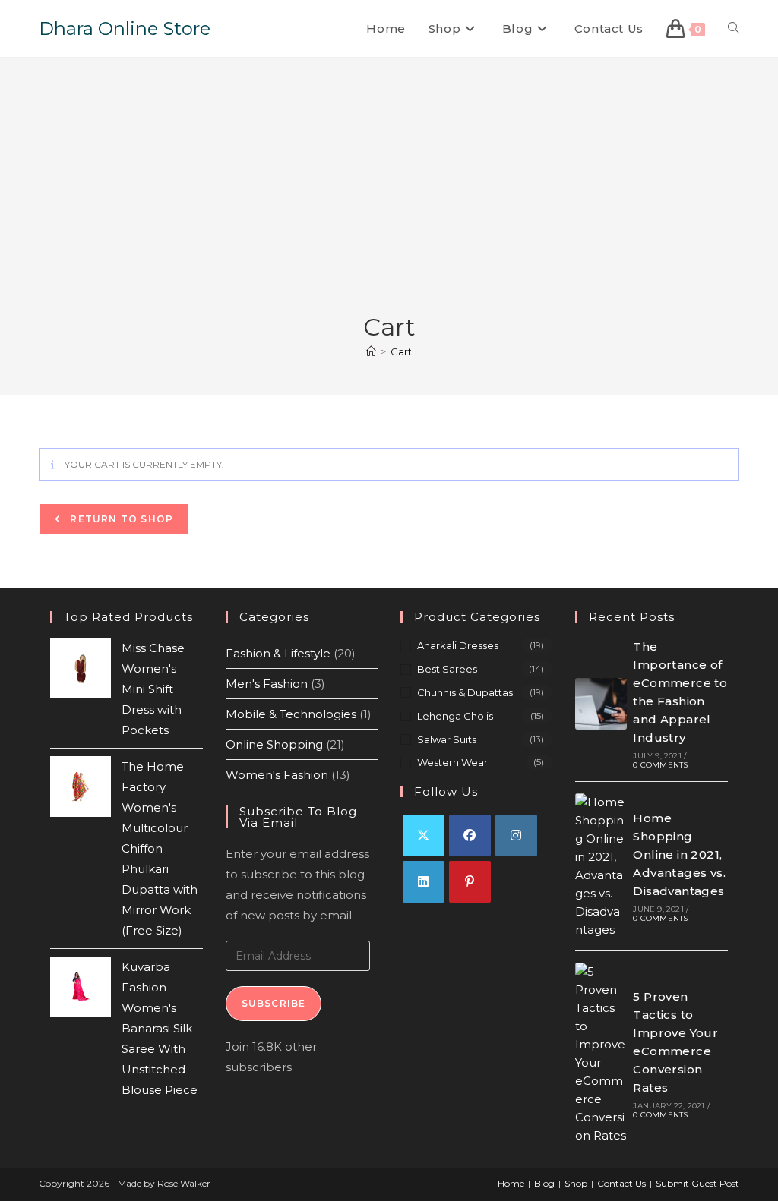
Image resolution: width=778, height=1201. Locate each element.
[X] (423, 835)
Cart (401, 351)
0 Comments (660, 765)
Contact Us (621, 1183)
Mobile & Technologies (291, 714)
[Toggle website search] (733, 28)
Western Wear (452, 762)
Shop (576, 1183)
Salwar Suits (446, 739)
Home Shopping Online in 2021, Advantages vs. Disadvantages (679, 854)
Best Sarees (447, 669)
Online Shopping (274, 744)
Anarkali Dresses (457, 645)
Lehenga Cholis (455, 716)
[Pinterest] (470, 882)
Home (511, 1183)
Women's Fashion (277, 775)
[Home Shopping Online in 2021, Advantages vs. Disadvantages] (601, 866)
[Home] (371, 351)
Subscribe (274, 1003)
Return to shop (120, 519)
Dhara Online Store (124, 28)
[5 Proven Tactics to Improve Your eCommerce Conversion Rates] (601, 1054)
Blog (544, 1183)
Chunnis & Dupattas (465, 692)
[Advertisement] (389, 196)
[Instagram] (516, 835)
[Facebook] (470, 835)
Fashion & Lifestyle (278, 653)
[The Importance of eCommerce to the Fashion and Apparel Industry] (601, 704)
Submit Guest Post (697, 1183)
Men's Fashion (267, 683)
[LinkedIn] (423, 882)
